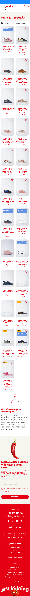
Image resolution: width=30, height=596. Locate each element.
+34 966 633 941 (15, 513)
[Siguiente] (22, 401)
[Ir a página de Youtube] (17, 521)
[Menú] (2, 6)
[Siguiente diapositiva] (28, 2)
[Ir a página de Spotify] (21, 521)
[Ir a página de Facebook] (8, 521)
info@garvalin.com (15, 516)
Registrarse (15, 496)
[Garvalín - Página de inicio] (13, 6)
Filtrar (7, 23)
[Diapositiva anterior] (2, 2)
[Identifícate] (25, 6)
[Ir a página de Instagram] (12, 521)
